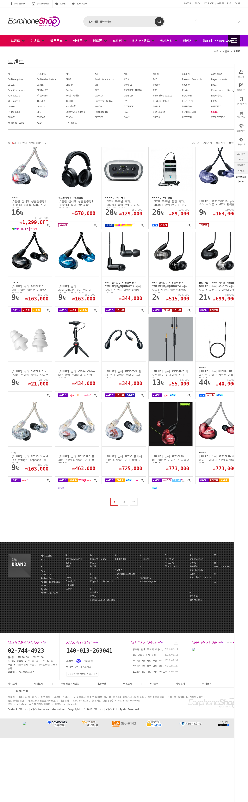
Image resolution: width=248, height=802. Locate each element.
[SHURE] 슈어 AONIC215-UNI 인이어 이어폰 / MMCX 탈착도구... (28, 289)
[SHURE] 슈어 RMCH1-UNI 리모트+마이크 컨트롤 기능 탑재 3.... (216, 374)
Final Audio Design (223, 90)
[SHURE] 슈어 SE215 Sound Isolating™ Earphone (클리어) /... (29, 459)
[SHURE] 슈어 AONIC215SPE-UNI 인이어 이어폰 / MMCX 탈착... (74, 289)
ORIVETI (216, 106)
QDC (39, 112)
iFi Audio (14, 101)
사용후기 (241, 165)
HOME (215, 51)
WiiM (39, 122)
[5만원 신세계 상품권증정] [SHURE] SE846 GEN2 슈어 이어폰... (28, 203)
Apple (44, 589)
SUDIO (156, 117)
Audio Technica (50, 582)
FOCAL (93, 596)
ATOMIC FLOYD (49, 574)
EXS (155, 90)
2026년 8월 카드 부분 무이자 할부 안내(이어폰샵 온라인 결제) (149, 660)
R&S (126, 112)
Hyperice (216, 95)
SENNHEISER (189, 112)
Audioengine (15, 79)
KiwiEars (187, 101)
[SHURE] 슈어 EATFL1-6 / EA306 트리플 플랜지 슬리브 (29, 373)
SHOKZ (11, 117)
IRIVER (41, 101)
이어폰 (78, 40)
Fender (94, 592)
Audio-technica (46, 79)
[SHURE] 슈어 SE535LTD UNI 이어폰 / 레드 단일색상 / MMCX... (170, 459)
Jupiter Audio (104, 101)
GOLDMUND (120, 559)
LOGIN (187, 3)
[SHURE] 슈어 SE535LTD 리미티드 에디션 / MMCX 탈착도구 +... (217, 459)
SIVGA (69, 117)
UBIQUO (193, 596)
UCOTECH (187, 117)
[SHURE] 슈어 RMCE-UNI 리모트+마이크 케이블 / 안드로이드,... (170, 374)
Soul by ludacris (200, 577)
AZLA (126, 79)
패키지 (188, 40)
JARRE (118, 570)
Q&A (241, 159)
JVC (126, 101)
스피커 (118, 40)
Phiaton (169, 559)
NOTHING (187, 106)
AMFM (155, 74)
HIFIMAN (187, 95)
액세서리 (167, 40)
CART (237, 3)
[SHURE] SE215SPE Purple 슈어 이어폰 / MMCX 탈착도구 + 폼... (217, 203)
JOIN (197, 3)
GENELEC (128, 95)
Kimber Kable (161, 101)
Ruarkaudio (101, 112)
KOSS (214, 101)
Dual (93, 562)
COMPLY (128, 84)
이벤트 (241, 171)
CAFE (62, 3)
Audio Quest (48, 578)
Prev (239, 181)
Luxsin (41, 106)
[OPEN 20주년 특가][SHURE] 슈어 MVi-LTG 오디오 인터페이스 (122, 203)
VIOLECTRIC (218, 117)
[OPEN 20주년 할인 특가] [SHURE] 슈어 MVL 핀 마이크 (169, 203)
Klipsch (144, 559)
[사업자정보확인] (195, 697)
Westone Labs (16, 122)
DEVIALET (42, 90)
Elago (93, 577)
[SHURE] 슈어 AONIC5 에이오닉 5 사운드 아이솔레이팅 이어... (217, 289)
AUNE (68, 79)
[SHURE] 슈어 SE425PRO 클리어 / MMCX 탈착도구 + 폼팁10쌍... (76, 459)
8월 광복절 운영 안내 (145, 655)
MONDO (98, 106)
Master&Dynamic (149, 581)
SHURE (236, 51)
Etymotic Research (101, 581)
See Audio (159, 112)
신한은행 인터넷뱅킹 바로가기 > (82, 674)
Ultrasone (195, 600)
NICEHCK (128, 106)
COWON (68, 588)
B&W (67, 566)
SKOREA (99, 117)
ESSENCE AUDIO (133, 90)
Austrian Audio (104, 79)
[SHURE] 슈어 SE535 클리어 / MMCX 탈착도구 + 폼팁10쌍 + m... (123, 459)
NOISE (156, 106)
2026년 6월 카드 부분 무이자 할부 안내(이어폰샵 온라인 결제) (149, 671)
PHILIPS (169, 562)
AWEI (43, 585)
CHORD (69, 84)
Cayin (40, 84)
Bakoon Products (192, 79)
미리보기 (48, 225)
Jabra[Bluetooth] (126, 574)
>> (133, 501)
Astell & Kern (49, 593)
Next (242, 181)
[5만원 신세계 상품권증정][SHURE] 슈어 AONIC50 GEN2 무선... (75, 203)
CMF (97, 84)
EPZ (97, 90)
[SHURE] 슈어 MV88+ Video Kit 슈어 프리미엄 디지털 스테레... (76, 374)
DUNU (93, 566)
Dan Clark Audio (18, 90)
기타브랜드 (72, 122)
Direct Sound (98, 559)
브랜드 (16, 40)
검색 (159, 21)
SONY (126, 117)
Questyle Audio (75, 112)
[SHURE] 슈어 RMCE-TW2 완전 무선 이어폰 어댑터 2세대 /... (123, 374)
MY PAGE (209, 3)
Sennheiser (196, 559)
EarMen (70, 90)
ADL (68, 74)
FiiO (185, 90)
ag (96, 74)
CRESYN (186, 84)
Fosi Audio (72, 95)
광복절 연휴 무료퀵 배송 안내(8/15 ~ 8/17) (149, 649)
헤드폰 (98, 40)
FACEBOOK (19, 3)
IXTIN (69, 101)
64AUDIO (41, 74)
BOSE (68, 562)
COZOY (156, 84)
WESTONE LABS (222, 566)
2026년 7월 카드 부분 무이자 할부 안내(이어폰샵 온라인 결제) (149, 666)
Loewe (11, 106)
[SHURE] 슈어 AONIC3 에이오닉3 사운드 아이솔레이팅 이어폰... (123, 289)
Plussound (14, 112)
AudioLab (216, 74)
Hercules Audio (162, 95)
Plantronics (172, 566)
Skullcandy (196, 570)
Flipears (42, 95)
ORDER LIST (224, 3)
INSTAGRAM (43, 3)
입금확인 (241, 154)
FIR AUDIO (14, 95)
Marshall (71, 106)
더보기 (176, 643)
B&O (155, 79)
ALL (10, 74)
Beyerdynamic (219, 79)
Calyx (11, 84)
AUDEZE (186, 74)
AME (126, 74)
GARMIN (99, 95)
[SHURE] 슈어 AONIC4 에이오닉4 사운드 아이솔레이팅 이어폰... (170, 289)
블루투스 (57, 40)
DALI (214, 84)
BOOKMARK (82, 3)
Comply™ (70, 581)
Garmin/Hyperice (218, 40)
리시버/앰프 (142, 40)
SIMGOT (41, 117)
